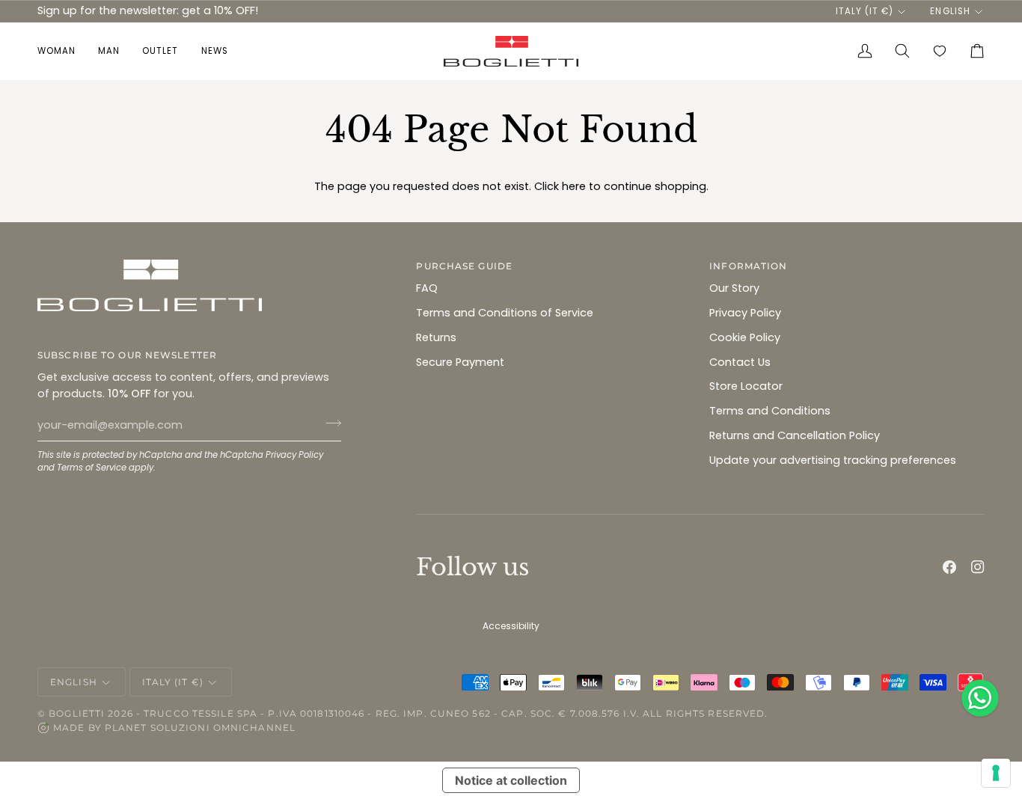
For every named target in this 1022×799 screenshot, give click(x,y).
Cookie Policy (744, 337)
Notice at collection (511, 780)
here (574, 186)
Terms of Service (91, 468)
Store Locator (746, 386)
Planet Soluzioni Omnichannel (200, 727)
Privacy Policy (294, 455)
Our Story (734, 288)
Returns (436, 337)
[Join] (328, 423)
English (950, 11)
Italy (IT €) (864, 11)
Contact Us (740, 362)
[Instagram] (978, 567)
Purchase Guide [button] (464, 266)
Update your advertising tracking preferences (832, 460)
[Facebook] (949, 567)
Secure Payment (460, 362)
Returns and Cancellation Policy (794, 435)
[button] (62, 51)
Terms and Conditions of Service (504, 312)
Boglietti (77, 713)
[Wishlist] (939, 51)
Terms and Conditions (769, 410)
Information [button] (748, 266)
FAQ (427, 288)
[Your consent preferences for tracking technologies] (996, 773)
